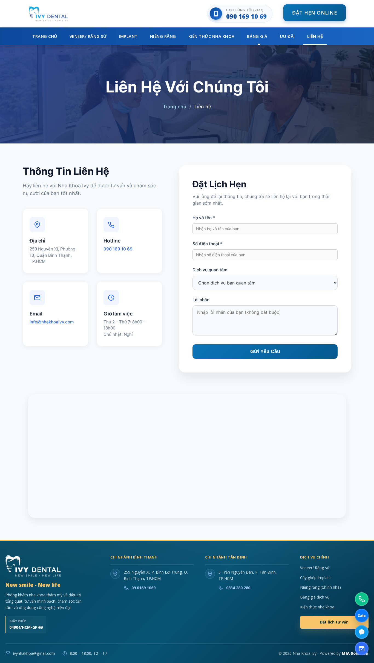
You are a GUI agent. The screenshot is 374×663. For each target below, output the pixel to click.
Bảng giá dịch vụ (315, 597)
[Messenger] (362, 632)
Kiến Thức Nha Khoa (211, 36)
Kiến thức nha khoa (317, 607)
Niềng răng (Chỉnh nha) (320, 587)
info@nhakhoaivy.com (52, 322)
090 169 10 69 (246, 16)
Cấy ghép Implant (315, 577)
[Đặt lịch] (362, 648)
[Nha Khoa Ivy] (33, 566)
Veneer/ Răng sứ (88, 36)
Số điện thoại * (207, 243)
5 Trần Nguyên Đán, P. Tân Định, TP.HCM (247, 575)
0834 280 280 (238, 587)
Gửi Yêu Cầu (265, 351)
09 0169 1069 (143, 587)
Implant (128, 36)
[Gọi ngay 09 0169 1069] (362, 599)
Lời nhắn (200, 299)
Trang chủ (174, 106)
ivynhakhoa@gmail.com (34, 653)
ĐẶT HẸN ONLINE (314, 12)
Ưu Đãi (287, 36)
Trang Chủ (44, 36)
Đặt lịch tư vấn (334, 622)
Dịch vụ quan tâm (210, 269)
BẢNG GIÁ (257, 36)
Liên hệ (315, 36)
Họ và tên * (203, 217)
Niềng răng (163, 36)
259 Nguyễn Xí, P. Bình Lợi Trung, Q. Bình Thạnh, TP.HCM (156, 575)
